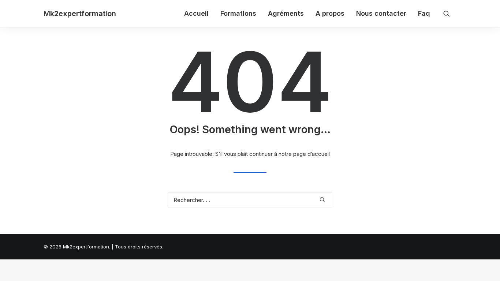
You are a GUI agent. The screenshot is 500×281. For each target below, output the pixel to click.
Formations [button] (238, 13)
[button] (449, 13)
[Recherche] (250, 199)
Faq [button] (424, 13)
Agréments (286, 13)
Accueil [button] (196, 13)
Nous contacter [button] (381, 13)
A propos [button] (330, 13)
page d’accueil (311, 153)
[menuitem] (196, 13)
